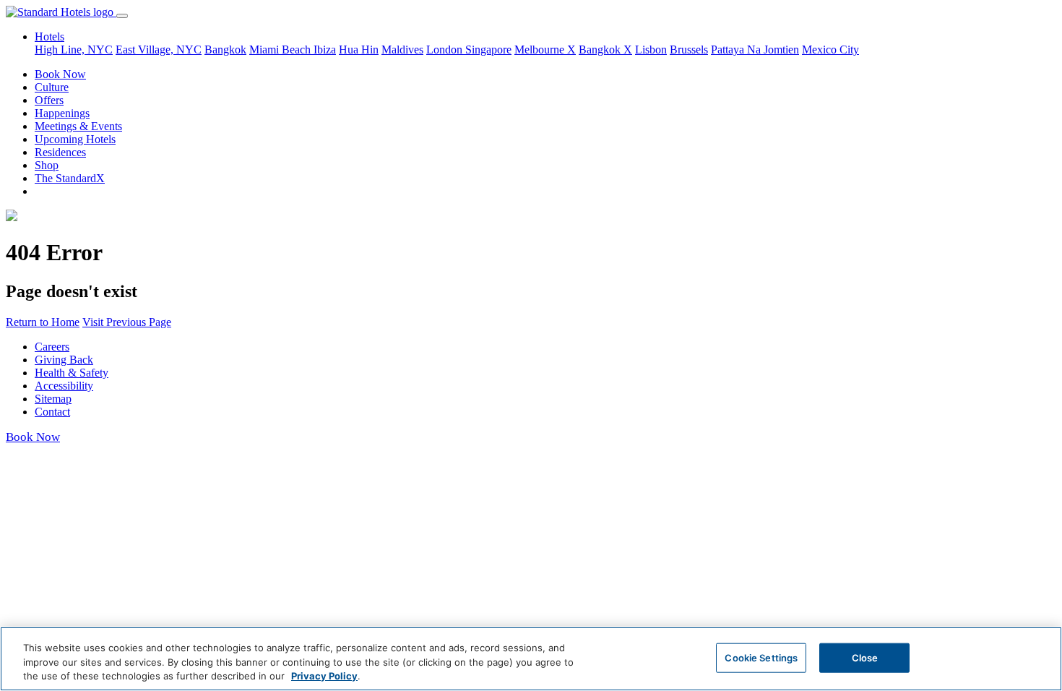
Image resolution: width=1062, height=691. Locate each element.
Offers (49, 100)
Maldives (402, 49)
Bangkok (225, 49)
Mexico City (830, 49)
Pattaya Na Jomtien (755, 49)
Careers (52, 346)
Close (865, 657)
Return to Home (42, 322)
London (445, 49)
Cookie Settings (761, 657)
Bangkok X (605, 49)
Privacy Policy (324, 676)
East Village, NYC (159, 49)
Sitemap (53, 398)
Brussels (689, 49)
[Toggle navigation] (122, 16)
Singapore (488, 49)
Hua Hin (359, 49)
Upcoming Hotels (75, 139)
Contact (52, 411)
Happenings (62, 113)
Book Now (60, 74)
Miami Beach (281, 49)
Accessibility (64, 385)
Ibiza (325, 49)
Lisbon (651, 49)
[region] (531, 659)
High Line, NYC (74, 49)
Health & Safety (71, 372)
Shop (47, 165)
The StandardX (70, 178)
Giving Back (64, 359)
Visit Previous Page (126, 322)
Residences (60, 152)
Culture (52, 87)
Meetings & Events (78, 126)
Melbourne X (545, 49)
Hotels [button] (49, 36)
